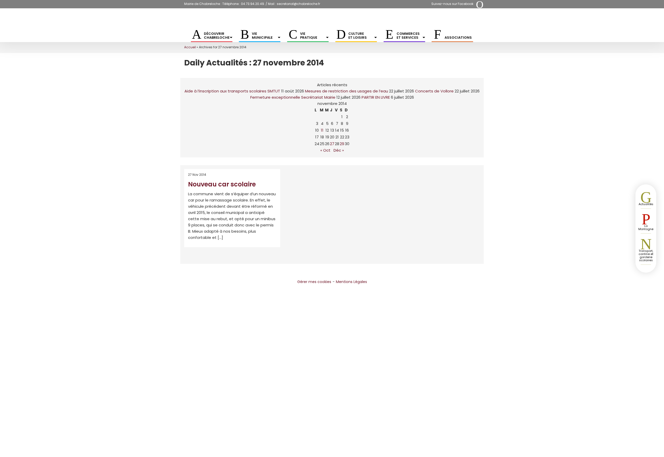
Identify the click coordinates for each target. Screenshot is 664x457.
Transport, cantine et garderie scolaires (646, 255)
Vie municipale (262, 35)
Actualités (646, 204)
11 (322, 130)
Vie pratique (308, 35)
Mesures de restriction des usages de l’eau (346, 91)
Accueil (190, 47)
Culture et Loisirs (357, 35)
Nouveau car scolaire (222, 184)
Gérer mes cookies (314, 281)
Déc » (339, 150)
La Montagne (645, 227)
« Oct (325, 150)
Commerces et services (408, 35)
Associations (458, 37)
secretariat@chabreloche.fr (298, 4)
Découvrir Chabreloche (217, 35)
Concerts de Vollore (434, 91)
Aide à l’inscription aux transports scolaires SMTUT (232, 91)
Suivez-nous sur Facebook (452, 4)
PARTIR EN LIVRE (376, 97)
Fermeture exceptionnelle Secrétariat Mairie (292, 97)
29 (342, 143)
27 (332, 143)
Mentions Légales (351, 281)
